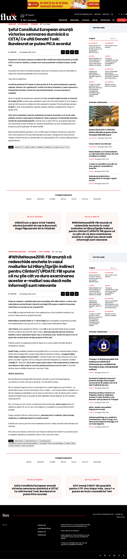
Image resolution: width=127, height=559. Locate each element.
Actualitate (93, 43)
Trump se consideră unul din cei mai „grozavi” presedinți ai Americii (111, 61)
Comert (34, 24)
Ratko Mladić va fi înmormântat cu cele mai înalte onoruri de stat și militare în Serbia (95, 61)
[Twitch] (114, 556)
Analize (12, 24)
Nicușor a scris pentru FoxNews (110, 85)
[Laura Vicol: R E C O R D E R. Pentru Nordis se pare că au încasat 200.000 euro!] (104, 116)
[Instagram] (121, 14)
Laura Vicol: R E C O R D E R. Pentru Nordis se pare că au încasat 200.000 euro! (95, 49)
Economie (23, 24)
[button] (112, 14)
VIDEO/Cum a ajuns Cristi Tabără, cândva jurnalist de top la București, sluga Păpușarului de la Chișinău (35, 225)
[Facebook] (119, 14)
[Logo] (5, 515)
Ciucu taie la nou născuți (111, 46)
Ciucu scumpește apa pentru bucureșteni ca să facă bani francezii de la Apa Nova (111, 74)
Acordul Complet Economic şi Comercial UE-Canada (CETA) (44, 147)
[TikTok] (110, 556)
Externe (91, 82)
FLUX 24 (13, 52)
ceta (67, 147)
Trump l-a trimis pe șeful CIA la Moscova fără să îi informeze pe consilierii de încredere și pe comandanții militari (95, 90)
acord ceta (18, 147)
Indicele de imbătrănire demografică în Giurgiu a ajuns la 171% (95, 74)
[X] (124, 14)
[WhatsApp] (77, 52)
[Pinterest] (72, 52)
